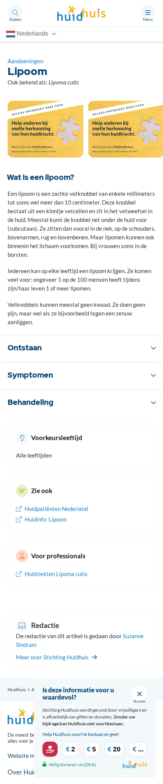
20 (114, 749)
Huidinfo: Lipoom (45, 519)
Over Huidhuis (28, 772)
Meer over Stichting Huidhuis (53, 657)
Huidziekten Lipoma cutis (56, 573)
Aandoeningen (25, 61)
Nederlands (31, 33)
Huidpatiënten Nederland (56, 508)
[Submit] (50, 749)
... (138, 749)
